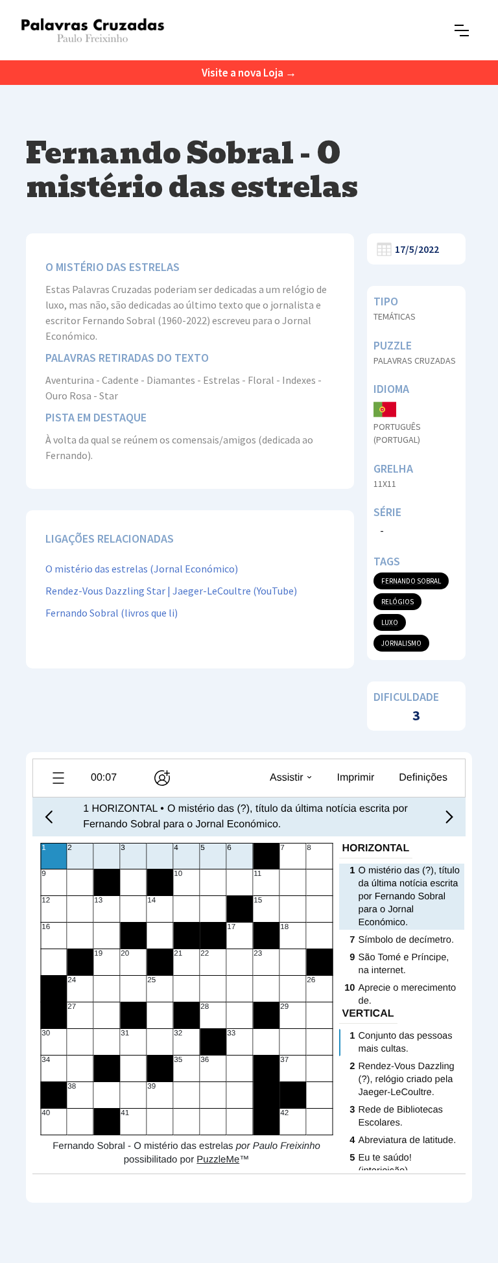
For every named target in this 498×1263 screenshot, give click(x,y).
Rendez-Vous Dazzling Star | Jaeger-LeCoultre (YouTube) (171, 590)
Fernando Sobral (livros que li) (111, 612)
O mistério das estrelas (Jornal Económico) (141, 568)
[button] (462, 30)
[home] (92, 30)
